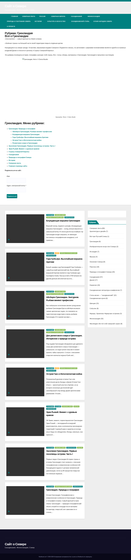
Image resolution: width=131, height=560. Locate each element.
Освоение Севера (60, 214)
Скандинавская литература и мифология (105, 290)
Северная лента (28, 16)
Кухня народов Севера (103, 21)
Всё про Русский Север (98, 236)
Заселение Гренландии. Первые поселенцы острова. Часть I (32, 146)
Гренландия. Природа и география (22, 129)
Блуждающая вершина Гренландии (26, 134)
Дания (57, 253)
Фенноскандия (94, 16)
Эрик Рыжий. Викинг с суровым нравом (24, 149)
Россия (42, 16)
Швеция (93, 303)
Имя (8, 176)
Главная (14, 16)
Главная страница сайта (18, 166)
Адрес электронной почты (16, 185)
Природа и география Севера (18, 21)
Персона (76, 406)
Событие (79, 447)
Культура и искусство (56, 21)
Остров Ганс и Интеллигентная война (26, 140)
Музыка (92, 257)
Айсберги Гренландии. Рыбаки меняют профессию (32, 131)
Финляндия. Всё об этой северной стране (105, 324)
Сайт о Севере (15, 6)
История (38, 21)
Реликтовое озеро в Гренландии (24, 143)
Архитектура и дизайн (98, 231)
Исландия (58, 406)
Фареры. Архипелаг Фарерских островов (104, 313)
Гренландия (50, 214)
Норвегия (93, 285)
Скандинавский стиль (80, 21)
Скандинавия (76, 16)
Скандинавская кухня (97, 298)
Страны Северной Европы (19, 152)
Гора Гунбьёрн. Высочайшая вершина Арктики (30, 137)
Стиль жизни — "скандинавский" (101, 295)
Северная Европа (58, 16)
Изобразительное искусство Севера (103, 246)
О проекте (11, 26)
